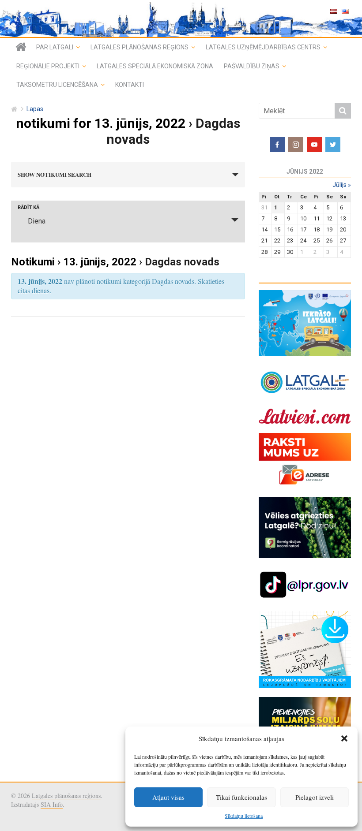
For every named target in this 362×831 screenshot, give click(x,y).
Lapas (34, 109)
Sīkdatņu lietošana (244, 815)
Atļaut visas (168, 797)
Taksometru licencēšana (57, 84)
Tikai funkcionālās (241, 797)
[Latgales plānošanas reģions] (21, 47)
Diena (36, 221)
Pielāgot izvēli (314, 797)
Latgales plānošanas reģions (139, 47)
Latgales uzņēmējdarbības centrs (263, 47)
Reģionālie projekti (47, 66)
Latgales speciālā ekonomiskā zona (155, 66)
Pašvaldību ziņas (251, 66)
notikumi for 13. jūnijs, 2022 (100, 123)
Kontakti (129, 84)
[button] (344, 738)
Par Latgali (54, 47)
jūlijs (341, 184)
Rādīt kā (28, 207)
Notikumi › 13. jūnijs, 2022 (73, 262)
